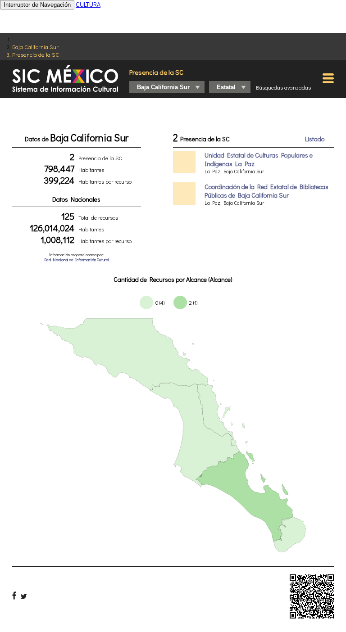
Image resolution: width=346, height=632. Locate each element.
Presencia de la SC (35, 54)
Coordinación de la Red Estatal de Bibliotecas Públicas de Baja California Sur (266, 190)
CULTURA (88, 4)
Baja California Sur (35, 46)
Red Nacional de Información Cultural (76, 259)
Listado (314, 139)
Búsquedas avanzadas (283, 87)
